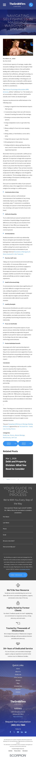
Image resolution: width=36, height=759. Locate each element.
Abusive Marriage (20, 435)
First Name (6, 516)
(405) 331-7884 (18, 725)
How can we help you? (9, 546)
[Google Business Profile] (26, 732)
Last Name (6, 522)
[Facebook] (10, 732)
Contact (18, 692)
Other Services (18, 677)
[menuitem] (10, 751)
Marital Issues (7, 437)
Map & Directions (18, 716)
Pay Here (18, 689)
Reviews (18, 680)
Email (4, 534)
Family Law (6, 435)
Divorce (12, 435)
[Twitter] (14, 732)
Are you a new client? (9, 540)
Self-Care (14, 437)
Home (18, 668)
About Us (18, 671)
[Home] (17, 4)
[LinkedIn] (22, 732)
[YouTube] (18, 732)
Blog (18, 683)
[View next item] (18, 479)
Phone (5, 528)
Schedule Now (18, 686)
